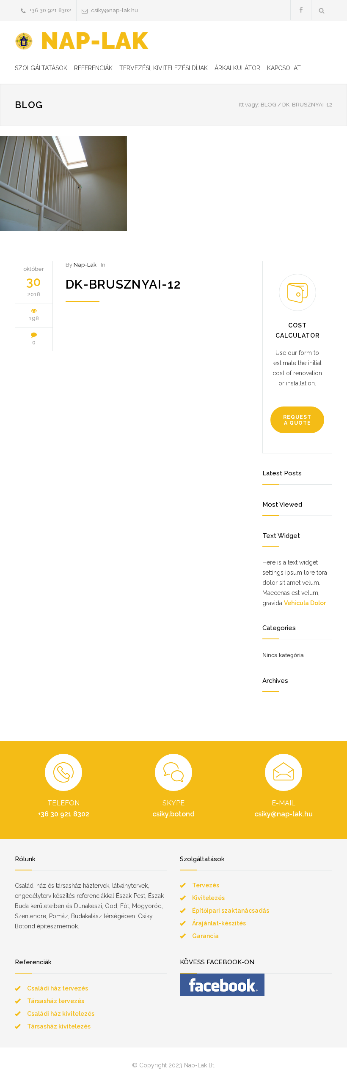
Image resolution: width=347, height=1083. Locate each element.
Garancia (205, 936)
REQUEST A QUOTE (297, 420)
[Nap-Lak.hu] (82, 40)
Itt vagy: (249, 104)
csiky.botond (173, 814)
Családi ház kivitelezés (60, 1013)
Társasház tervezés (55, 1001)
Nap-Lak (85, 265)
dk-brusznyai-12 (123, 284)
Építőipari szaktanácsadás (230, 910)
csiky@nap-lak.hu (114, 10)
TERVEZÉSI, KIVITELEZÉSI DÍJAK (163, 68)
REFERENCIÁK (93, 68)
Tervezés (205, 885)
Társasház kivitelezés (59, 1026)
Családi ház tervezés (57, 988)
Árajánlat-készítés (219, 923)
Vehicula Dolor (305, 603)
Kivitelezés (208, 898)
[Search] (321, 10)
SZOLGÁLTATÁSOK (41, 68)
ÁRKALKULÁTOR (237, 68)
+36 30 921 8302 (50, 10)
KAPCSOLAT (284, 68)
